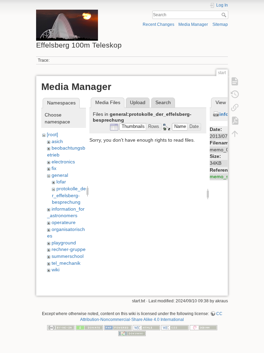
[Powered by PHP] (118, 327)
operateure (64, 222)
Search (224, 14)
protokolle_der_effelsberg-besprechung (69, 195)
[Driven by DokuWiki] (132, 333)
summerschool (68, 256)
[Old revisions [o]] (235, 94)
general (60, 175)
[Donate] (89, 327)
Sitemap (220, 24)
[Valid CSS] (175, 327)
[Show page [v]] (235, 81)
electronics (63, 161)
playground (64, 242)
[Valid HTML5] (146, 327)
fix (54, 168)
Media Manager (193, 24)
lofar (61, 181)
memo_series (224, 176)
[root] (52, 134)
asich (57, 141)
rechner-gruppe (69, 249)
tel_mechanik (66, 263)
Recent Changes (158, 24)
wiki (55, 269)
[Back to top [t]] (235, 133)
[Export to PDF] (235, 120)
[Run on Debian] (203, 327)
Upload (137, 102)
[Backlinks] (235, 107)
